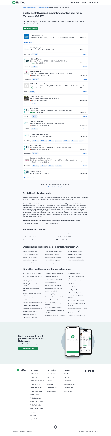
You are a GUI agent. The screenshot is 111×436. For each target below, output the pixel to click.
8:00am (35, 141)
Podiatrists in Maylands (74, 284)
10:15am (74, 141)
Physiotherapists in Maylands (75, 281)
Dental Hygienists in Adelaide (30, 223)
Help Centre (33, 415)
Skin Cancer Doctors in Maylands (76, 300)
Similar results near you (55, 187)
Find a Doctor (34, 374)
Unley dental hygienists (51, 263)
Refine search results (30, 28)
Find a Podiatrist (35, 384)
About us (67, 374)
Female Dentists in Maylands (30, 305)
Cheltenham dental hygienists (53, 257)
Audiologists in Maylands (29, 314)
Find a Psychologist (36, 391)
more (85, 54)
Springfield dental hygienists (75, 254)
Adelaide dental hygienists (30, 251)
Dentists (49, 380)
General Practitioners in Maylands (54, 297)
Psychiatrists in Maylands (74, 287)
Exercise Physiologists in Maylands (54, 294)
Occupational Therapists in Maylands (55, 315)
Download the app (28, 348)
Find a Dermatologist (36, 401)
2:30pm (32, 91)
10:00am (66, 141)
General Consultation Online (63, 234)
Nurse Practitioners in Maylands (53, 307)
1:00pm (34, 116)
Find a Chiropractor (36, 387)
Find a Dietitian (34, 394)
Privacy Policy (68, 387)
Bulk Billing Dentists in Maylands (31, 281)
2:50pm (35, 153)
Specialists (50, 384)
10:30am (35, 79)
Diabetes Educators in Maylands (53, 288)
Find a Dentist (34, 377)
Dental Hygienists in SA (43, 7)
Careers (66, 377)
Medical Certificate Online (30, 237)
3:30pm (34, 128)
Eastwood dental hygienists (30, 257)
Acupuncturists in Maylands (30, 311)
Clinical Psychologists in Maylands (54, 273)
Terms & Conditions (70, 384)
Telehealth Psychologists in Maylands (32, 302)
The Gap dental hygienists (30, 263)
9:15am (59, 141)
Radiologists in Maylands (74, 292)
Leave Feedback (34, 419)
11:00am (34, 66)
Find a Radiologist (35, 405)
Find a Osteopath (35, 398)
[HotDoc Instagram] (92, 371)
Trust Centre (68, 391)
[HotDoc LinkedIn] (89, 371)
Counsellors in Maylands (51, 276)
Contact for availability (30, 104)
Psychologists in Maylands (74, 290)
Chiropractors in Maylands (30, 317)
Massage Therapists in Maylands (53, 300)
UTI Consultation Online (62, 240)
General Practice (52, 374)
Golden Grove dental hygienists (76, 260)
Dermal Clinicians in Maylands (53, 285)
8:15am (43, 141)
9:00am (51, 141)
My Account (33, 412)
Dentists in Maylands (50, 282)
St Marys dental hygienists (75, 251)
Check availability (29, 42)
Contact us (67, 380)
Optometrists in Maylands (74, 273)
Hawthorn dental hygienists (30, 254)
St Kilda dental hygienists (74, 257)
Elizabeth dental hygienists (30, 260)
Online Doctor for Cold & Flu (64, 237)
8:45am (43, 165)
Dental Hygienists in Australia (29, 7)
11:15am (35, 54)
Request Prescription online (30, 240)
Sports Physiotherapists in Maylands (77, 308)
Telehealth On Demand (29, 234)
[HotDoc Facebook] (86, 371)
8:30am (35, 165)
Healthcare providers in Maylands (76, 315)
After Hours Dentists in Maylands (32, 273)
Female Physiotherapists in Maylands (32, 308)
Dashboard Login (52, 387)
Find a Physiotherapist (37, 380)
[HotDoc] (18, 2)
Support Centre (51, 391)
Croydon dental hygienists (52, 254)
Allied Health (51, 377)
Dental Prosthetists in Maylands (53, 279)
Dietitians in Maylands (51, 291)
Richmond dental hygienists (52, 260)
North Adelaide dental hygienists (53, 251)
